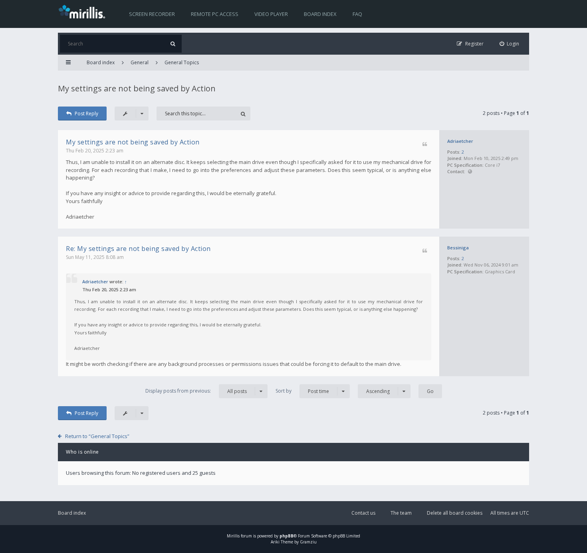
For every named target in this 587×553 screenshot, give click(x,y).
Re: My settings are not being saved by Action (138, 248)
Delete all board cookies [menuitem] (454, 513)
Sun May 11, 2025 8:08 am (95, 257)
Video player (271, 14)
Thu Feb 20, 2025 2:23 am (94, 150)
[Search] (173, 44)
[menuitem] (510, 44)
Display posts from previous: (196, 391)
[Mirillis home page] (83, 11)
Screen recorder (152, 14)
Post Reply (86, 113)
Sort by (302, 391)
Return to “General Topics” (97, 436)
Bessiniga (458, 248)
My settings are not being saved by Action (137, 88)
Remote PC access (214, 14)
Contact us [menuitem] (363, 513)
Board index (320, 14)
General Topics (182, 62)
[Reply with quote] (424, 144)
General (140, 62)
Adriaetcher (460, 141)
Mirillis (233, 536)
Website (469, 171)
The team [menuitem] (401, 513)
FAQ (357, 14)
